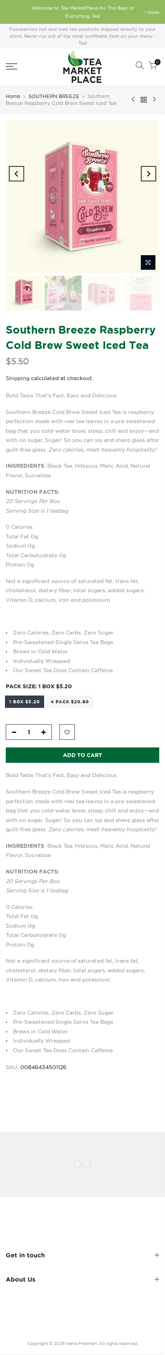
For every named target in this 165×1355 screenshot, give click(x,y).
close (15, 12)
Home (13, 96)
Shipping (18, 378)
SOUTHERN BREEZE (53, 96)
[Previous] (16, 173)
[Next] (148, 173)
